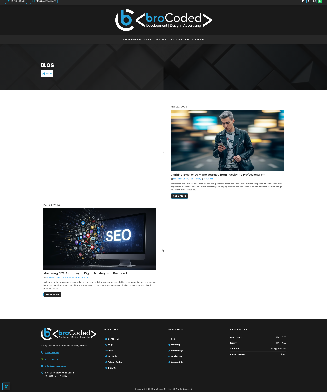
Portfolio (112, 356)
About (111, 350)
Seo (173, 339)
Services (159, 39)
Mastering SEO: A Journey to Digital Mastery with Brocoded (85, 273)
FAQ (172, 39)
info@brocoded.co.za (55, 366)
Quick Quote (182, 39)
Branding (176, 344)
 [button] (6, 386)
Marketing (176, 356)
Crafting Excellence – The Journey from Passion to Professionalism (218, 175)
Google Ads (177, 362)
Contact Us (113, 339)
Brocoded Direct (181, 179)
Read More (179, 195)
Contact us (198, 39)
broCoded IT (209, 179)
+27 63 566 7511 (52, 352)
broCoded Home (132, 39)
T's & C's (112, 368)
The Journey (195, 179)
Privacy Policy (115, 362)
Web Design (177, 350)
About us (148, 39)
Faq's (111, 344)
